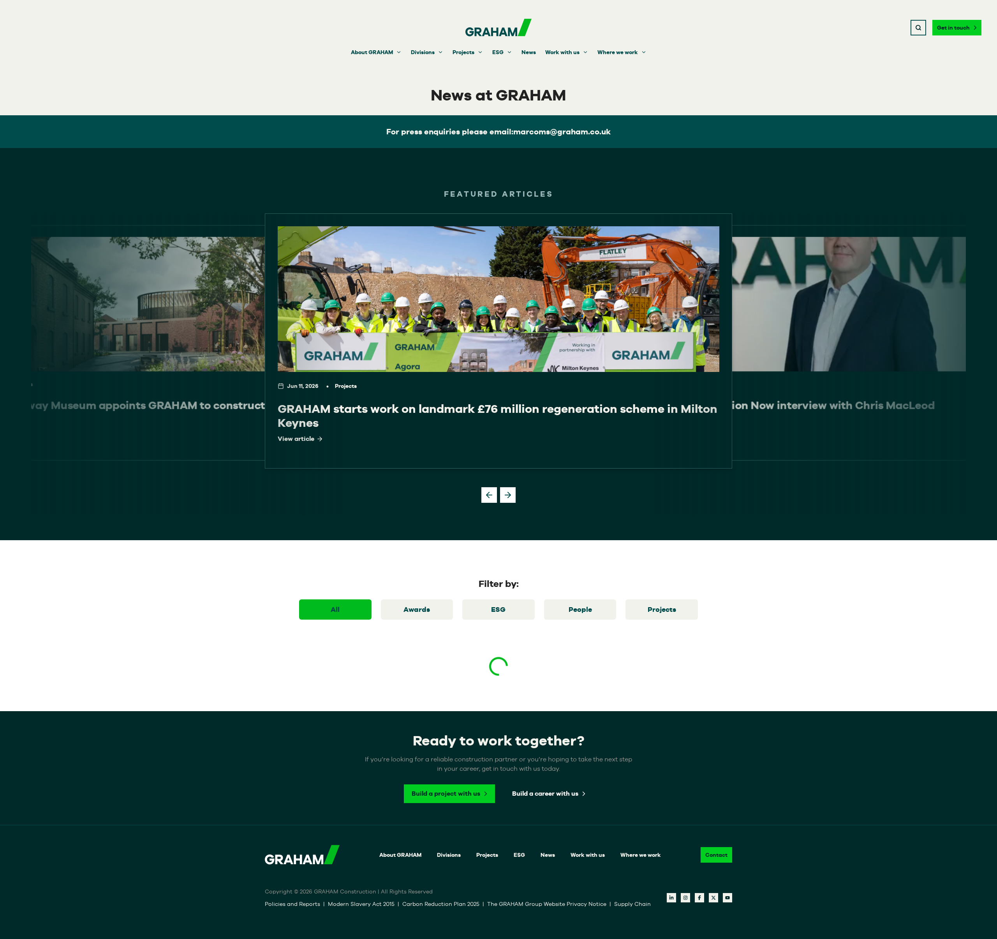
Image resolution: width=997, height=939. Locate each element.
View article (296, 438)
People (580, 609)
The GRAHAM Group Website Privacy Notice (546, 904)
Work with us (562, 52)
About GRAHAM (372, 52)
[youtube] (727, 897)
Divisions (423, 52)
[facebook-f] (699, 897)
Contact (716, 855)
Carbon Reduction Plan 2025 (440, 904)
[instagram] (685, 897)
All (335, 609)
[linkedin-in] (671, 897)
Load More (498, 694)
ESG (498, 52)
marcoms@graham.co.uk (562, 131)
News (528, 52)
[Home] (498, 28)
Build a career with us (545, 793)
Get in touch (953, 28)
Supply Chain (632, 904)
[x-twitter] (713, 897)
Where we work (617, 52)
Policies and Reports (292, 904)
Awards (416, 609)
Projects (463, 52)
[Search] (918, 27)
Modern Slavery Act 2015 (361, 904)
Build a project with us (446, 793)
